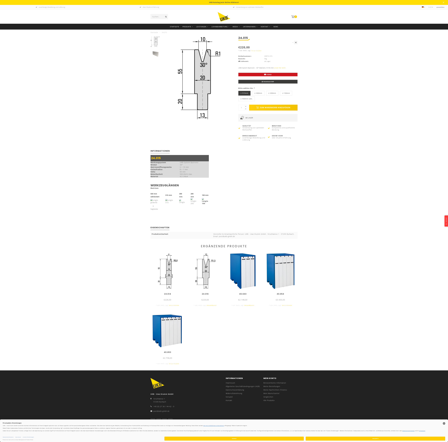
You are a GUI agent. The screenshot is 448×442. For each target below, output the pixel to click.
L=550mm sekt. (247, 99)
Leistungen (201, 27)
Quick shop (168, 293)
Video (269, 75)
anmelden (440, 7)
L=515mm (244, 93)
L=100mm (286, 93)
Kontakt (264, 27)
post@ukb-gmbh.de (161, 411)
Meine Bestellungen (271, 386)
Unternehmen (249, 27)
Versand (229, 397)
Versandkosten (256, 50)
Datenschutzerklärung (235, 390)
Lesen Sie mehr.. (280, 68)
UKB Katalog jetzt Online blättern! (224, 2)
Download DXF (268, 81)
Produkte (186, 27)
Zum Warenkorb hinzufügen (274, 107)
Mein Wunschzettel (271, 393)
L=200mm (272, 93)
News (275, 27)
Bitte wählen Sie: (246, 88)
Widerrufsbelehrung (234, 393)
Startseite (174, 27)
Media (235, 27)
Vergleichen (268, 397)
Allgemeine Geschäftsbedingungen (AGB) (243, 386)
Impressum (230, 383)
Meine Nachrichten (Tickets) (275, 390)
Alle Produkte (269, 400)
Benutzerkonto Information (274, 383)
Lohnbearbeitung (220, 27)
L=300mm (258, 93)
